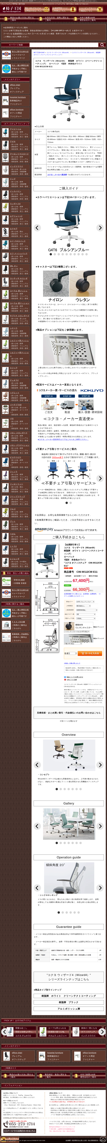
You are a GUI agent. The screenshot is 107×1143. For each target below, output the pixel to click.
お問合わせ (102, 1140)
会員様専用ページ (20, 34)
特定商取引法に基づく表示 (79, 1140)
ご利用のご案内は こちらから (19, 625)
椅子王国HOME (39, 52)
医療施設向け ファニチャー (18, 100)
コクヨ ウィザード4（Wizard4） (59, 52)
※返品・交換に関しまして (72, 663)
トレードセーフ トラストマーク (20, 55)
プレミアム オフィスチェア (17, 88)
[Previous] (37, 227)
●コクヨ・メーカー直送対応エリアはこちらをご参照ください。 (63, 439)
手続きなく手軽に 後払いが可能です (20, 68)
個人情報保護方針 (93, 1140)
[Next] (100, 227)
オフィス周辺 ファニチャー (17, 113)
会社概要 (68, 1140)
